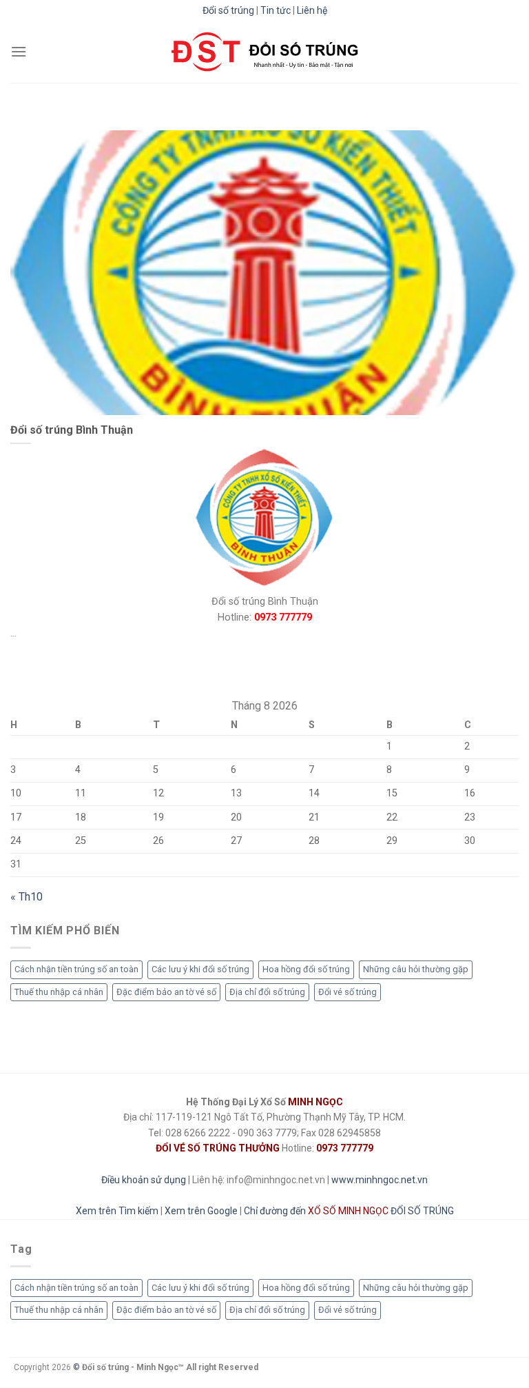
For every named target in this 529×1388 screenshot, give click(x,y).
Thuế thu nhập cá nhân (58, 991)
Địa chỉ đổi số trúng (267, 991)
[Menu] (18, 51)
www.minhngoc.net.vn (379, 1179)
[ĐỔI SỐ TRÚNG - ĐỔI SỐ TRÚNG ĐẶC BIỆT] (265, 52)
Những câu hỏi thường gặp (415, 969)
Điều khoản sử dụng (143, 1179)
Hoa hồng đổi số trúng (306, 969)
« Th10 (26, 896)
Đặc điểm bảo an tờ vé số (166, 991)
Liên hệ (312, 10)
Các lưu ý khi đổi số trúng (200, 969)
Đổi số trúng (228, 10)
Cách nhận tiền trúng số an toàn (76, 969)
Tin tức (275, 10)
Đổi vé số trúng (347, 991)
